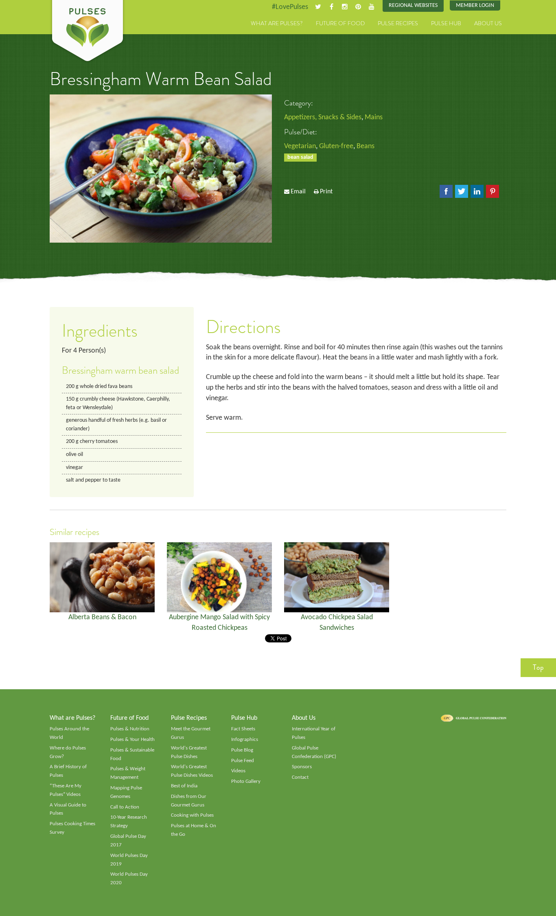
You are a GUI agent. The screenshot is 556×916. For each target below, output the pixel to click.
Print (326, 191)
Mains (374, 117)
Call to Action (124, 807)
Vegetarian (300, 146)
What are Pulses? (277, 23)
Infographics (244, 739)
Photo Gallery (245, 781)
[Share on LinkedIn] (477, 191)
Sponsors (302, 766)
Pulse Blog (242, 750)
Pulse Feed (242, 760)
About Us (488, 23)
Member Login (475, 5)
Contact (300, 777)
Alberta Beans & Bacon (102, 617)
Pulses (87, 32)
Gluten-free (336, 146)
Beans (365, 146)
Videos (238, 771)
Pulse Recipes (398, 23)
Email (298, 191)
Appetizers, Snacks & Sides (322, 117)
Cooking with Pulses (192, 815)
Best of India (184, 786)
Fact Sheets (243, 729)
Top (538, 667)
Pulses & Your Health (132, 739)
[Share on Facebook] (446, 191)
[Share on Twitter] (461, 191)
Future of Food (340, 23)
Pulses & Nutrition (129, 729)
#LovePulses (290, 7)
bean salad (300, 157)
